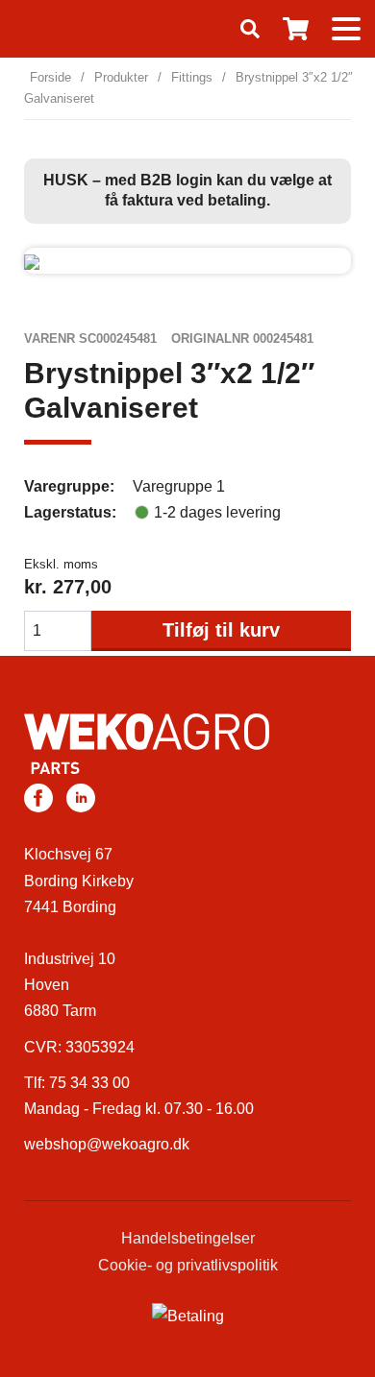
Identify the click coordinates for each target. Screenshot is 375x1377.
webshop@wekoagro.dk (106, 1144)
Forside (50, 77)
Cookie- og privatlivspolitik (188, 1265)
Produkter (121, 77)
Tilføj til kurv (221, 629)
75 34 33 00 (89, 1083)
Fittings (191, 77)
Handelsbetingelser (188, 1238)
